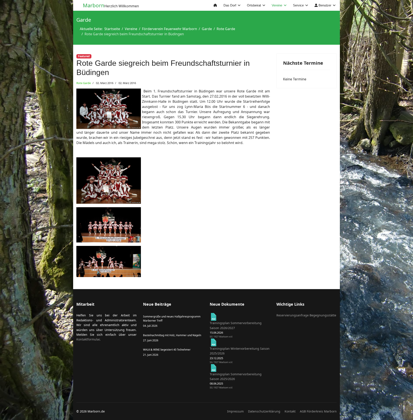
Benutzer (324, 5)
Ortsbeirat (254, 5)
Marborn (93, 5)
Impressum (235, 411)
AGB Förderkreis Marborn (318, 411)
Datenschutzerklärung (264, 411)
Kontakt (290, 411)
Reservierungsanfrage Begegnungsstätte (306, 315)
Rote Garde (83, 83)
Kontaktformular (88, 339)
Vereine (277, 5)
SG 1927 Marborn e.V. (221, 336)
